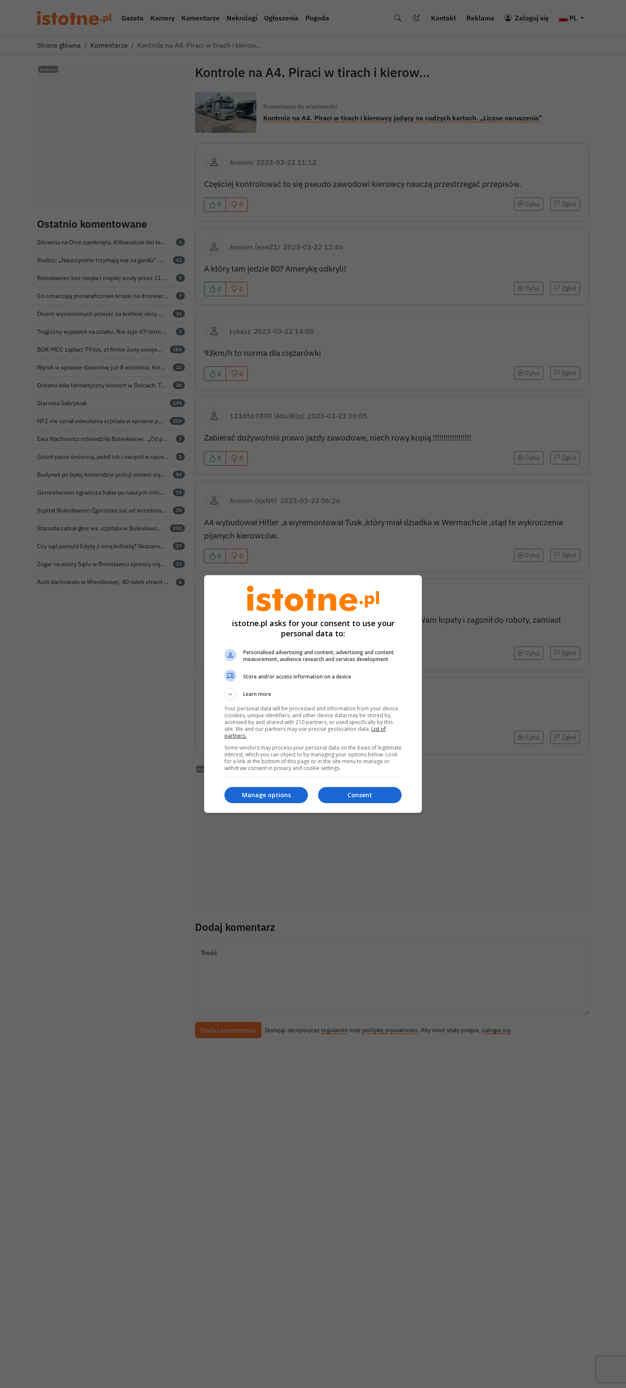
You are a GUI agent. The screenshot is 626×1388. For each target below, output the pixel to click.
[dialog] (313, 694)
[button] (313, 694)
